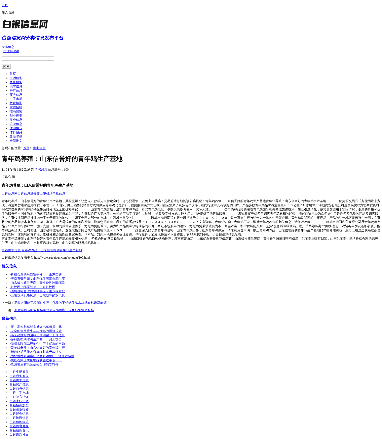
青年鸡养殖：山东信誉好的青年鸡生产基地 (51, 250)
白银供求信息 (11, 250)
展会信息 (16, 119)
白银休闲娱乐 (19, 422)
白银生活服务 (19, 372)
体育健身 (16, 132)
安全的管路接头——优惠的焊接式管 (36, 331)
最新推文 (16, 140)
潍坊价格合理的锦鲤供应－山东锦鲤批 (37, 291)
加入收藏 (8, 12)
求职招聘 (16, 107)
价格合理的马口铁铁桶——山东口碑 (36, 274)
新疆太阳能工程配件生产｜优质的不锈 (37, 343)
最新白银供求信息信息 (49, 193)
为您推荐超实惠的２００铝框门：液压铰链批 (42, 356)
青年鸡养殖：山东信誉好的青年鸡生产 (37, 347)
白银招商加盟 (19, 405)
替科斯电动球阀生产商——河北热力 (36, 339)
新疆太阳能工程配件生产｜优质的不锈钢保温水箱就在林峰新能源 (60, 302)
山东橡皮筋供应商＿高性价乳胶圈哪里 (37, 283)
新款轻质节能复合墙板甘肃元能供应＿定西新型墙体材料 (54, 310)
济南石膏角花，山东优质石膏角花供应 (37, 278)
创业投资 (16, 115)
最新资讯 (16, 136)
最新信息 (9, 318)
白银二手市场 (19, 392)
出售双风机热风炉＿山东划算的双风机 (37, 295)
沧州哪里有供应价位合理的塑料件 (36, 364)
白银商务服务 (19, 376)
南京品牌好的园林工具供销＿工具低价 (37, 335)
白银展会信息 (19, 413)
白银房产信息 (19, 384)
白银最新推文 (19, 434)
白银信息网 (10, 193)
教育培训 (16, 103)
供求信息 (16, 86)
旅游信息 (16, 124)
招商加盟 (16, 111)
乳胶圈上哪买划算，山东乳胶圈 (32, 287)
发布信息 (8, 47)
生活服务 (16, 78)
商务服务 (16, 82)
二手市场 (16, 99)
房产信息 (16, 90)
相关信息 (9, 266)
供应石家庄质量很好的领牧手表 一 (36, 360)
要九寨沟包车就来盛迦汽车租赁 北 (36, 327)
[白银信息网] (26, 28)
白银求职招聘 (19, 401)
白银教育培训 (19, 397)
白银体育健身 (19, 426)
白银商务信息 (19, 388)
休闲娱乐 (16, 128)
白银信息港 (25, 193)
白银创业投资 (19, 409)
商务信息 (16, 94)
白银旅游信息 (19, 417)
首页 (5, 5)
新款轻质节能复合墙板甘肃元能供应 (36, 352)
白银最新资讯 (19, 430)
